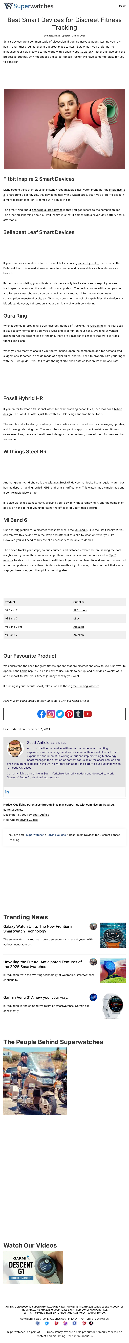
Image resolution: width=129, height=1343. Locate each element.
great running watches (85, 686)
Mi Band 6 (81, 530)
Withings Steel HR (59, 482)
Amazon (78, 626)
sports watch (83, 51)
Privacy (73, 1319)
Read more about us (80, 1336)
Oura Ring (96, 325)
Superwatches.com (54, 1319)
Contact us (102, 1319)
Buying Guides (28, 819)
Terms (89, 1319)
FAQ (81, 1319)
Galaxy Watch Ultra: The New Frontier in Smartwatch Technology (38, 928)
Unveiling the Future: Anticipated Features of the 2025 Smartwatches (42, 964)
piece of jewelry (88, 263)
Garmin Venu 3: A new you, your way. (35, 997)
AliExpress (80, 610)
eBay (76, 618)
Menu (122, 6)
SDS (43, 1332)
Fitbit (23, 671)
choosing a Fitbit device (47, 209)
